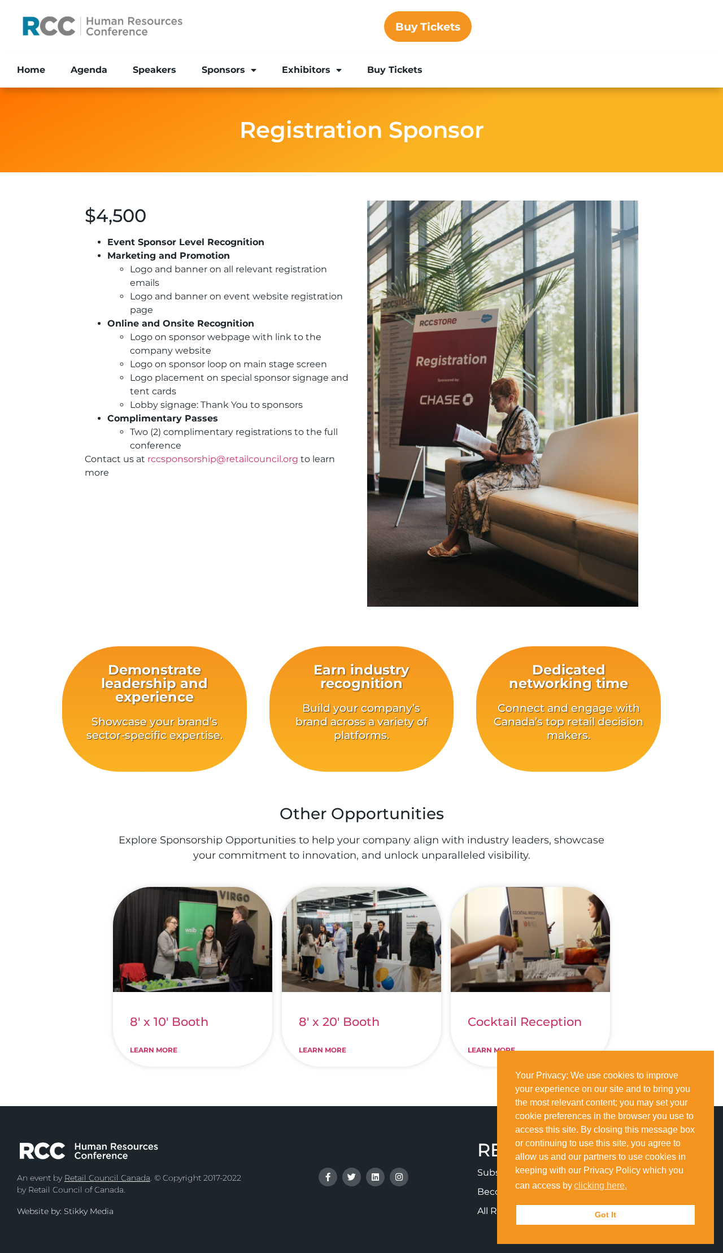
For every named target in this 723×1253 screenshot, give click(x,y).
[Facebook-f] (328, 1177)
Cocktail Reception (525, 1022)
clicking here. (600, 1185)
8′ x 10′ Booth (169, 1022)
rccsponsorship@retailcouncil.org (222, 459)
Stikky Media (89, 1211)
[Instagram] (399, 1177)
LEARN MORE (153, 1050)
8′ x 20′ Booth (339, 1022)
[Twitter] (351, 1177)
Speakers (154, 69)
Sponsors (223, 69)
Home (31, 69)
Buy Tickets (395, 69)
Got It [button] (605, 1214)
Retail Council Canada (107, 1178)
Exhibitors (306, 69)
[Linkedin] (375, 1177)
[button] (632, 1187)
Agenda (89, 69)
